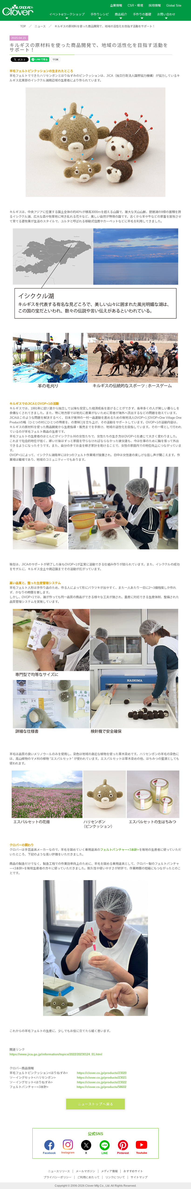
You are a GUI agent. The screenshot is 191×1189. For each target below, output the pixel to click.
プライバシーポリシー (58, 1177)
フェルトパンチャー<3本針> (119, 849)
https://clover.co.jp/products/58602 (101, 1087)
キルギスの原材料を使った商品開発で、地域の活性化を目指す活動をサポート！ (105, 26)
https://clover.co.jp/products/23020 (101, 1073)
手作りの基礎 (142, 14)
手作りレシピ (100, 14)
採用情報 (155, 5)
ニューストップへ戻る (95, 1104)
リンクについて (115, 1177)
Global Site (173, 5)
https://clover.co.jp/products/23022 (101, 1082)
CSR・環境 (135, 5)
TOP (23, 26)
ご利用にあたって (88, 1177)
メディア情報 (109, 1171)
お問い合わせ (166, 14)
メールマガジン (85, 1171)
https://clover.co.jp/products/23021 (101, 1077)
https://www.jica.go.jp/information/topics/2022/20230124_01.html (56, 1054)
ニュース (40, 26)
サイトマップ (139, 1177)
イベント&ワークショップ (67, 14)
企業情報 (116, 5)
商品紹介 (121, 14)
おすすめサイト (133, 1171)
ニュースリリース (59, 1171)
